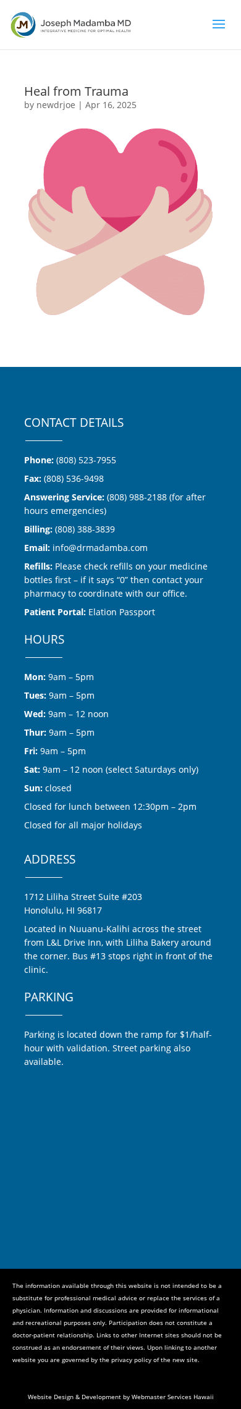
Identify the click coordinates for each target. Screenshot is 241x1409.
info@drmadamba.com (100, 547)
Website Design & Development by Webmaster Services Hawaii (121, 1396)
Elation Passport (121, 612)
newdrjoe (55, 105)
